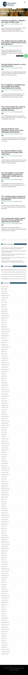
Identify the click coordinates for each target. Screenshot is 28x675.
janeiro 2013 (4, 566)
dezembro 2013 (5, 542)
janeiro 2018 (4, 441)
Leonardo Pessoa (7, 24)
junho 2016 (4, 477)
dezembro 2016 (5, 468)
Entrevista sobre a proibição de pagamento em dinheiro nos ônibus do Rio (13, 255)
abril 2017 (3, 459)
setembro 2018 (5, 425)
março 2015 (4, 508)
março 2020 (4, 403)
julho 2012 (3, 580)
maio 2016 (4, 479)
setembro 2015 (5, 494)
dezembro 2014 (5, 515)
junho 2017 (4, 454)
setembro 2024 (5, 315)
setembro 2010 (5, 629)
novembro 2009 (5, 651)
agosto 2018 (4, 427)
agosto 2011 (4, 604)
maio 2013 (4, 557)
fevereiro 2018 (4, 438)
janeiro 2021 (4, 387)
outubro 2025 (4, 297)
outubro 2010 (4, 627)
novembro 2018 (5, 421)
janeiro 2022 (4, 360)
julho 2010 (3, 633)
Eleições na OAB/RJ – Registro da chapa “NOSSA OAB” (13, 21)
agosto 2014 (4, 524)
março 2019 (4, 414)
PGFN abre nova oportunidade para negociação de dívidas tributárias (13, 251)
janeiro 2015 (4, 512)
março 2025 (4, 309)
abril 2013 (3, 559)
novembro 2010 (5, 624)
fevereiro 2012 (4, 591)
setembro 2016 (5, 474)
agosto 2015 (4, 497)
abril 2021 (3, 380)
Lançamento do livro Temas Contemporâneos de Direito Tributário (13, 258)
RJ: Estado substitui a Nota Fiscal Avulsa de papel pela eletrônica (12, 152)
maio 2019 (4, 409)
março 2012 (4, 589)
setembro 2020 (5, 396)
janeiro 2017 (4, 465)
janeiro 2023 (4, 342)
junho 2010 (4, 636)
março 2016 (4, 481)
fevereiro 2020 (5, 405)
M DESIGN (15, 668)
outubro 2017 (4, 447)
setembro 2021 (5, 369)
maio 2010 (4, 638)
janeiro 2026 (4, 293)
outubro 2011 (4, 600)
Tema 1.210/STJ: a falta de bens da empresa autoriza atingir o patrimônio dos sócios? (12, 248)
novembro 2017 (5, 445)
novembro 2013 (5, 544)
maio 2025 (4, 304)
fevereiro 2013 (4, 564)
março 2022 (4, 356)
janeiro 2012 (4, 593)
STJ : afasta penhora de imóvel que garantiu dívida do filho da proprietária (13, 198)
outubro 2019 (4, 407)
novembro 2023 (5, 331)
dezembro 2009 (5, 649)
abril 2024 (3, 324)
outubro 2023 (4, 333)
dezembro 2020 (5, 389)
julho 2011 (3, 607)
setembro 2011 (5, 602)
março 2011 (4, 615)
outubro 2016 (4, 472)
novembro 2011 (5, 598)
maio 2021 (4, 378)
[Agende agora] (26, 56)
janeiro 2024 (4, 326)
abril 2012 (3, 586)
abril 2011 (3, 613)
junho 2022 (4, 353)
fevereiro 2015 (4, 510)
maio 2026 (4, 291)
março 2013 (4, 562)
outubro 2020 (4, 394)
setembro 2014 (5, 521)
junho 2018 (4, 432)
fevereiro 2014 (4, 537)
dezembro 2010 (5, 622)
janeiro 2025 (4, 311)
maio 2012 (4, 584)
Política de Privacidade (14, 670)
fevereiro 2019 (4, 416)
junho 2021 (4, 376)
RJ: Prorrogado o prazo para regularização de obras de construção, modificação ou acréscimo (12, 175)
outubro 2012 (4, 573)
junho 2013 (4, 555)
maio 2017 (4, 456)
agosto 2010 (4, 631)
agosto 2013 (4, 551)
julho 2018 (3, 430)
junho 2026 (4, 288)
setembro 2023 (5, 335)
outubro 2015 (4, 492)
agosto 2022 (4, 349)
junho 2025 (4, 302)
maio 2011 (3, 611)
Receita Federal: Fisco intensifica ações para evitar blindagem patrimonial (12, 130)
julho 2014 (3, 526)
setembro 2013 (5, 548)
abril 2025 (3, 306)
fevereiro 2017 (4, 463)
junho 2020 (4, 400)
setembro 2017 (5, 450)
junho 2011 (4, 609)
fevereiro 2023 (5, 340)
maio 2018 (4, 434)
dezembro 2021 (5, 362)
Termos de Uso (21, 668)
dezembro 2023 (5, 329)
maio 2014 (4, 530)
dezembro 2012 (5, 568)
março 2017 (4, 461)
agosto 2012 (4, 577)
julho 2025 (4, 300)
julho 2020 (4, 398)
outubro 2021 (4, 367)
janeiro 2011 (4, 620)
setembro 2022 (5, 347)
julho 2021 (3, 374)
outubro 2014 (4, 519)
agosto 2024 (4, 317)
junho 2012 (4, 582)
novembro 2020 (5, 391)
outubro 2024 (4, 313)
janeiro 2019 (4, 418)
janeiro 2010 (4, 647)
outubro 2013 (4, 546)
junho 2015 (4, 501)
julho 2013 (3, 553)
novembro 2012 (5, 571)
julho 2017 (3, 452)
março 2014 (4, 535)
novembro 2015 (5, 490)
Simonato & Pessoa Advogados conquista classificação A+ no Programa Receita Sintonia (12, 261)
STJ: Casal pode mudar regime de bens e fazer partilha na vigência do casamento (13, 220)
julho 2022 (4, 351)
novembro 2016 (5, 470)
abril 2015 (3, 506)
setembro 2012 (5, 575)
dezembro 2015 (5, 488)
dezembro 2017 (5, 443)
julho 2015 (3, 499)
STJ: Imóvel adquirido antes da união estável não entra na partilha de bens (13, 108)
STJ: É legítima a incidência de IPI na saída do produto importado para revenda (13, 86)
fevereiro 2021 (4, 385)
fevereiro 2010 (4, 645)
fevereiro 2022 (5, 358)
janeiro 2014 (4, 539)
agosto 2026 (4, 286)
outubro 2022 (4, 344)
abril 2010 (3, 640)
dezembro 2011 (5, 595)
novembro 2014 (5, 517)
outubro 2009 (4, 654)
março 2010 (4, 642)
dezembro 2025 (5, 295)
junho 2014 (4, 528)
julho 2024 (4, 320)
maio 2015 (4, 503)
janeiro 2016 (4, 486)
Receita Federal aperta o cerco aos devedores (13, 65)
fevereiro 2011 (4, 618)
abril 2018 (3, 436)
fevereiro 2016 (4, 483)
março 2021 (4, 382)
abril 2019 (3, 412)
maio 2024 (4, 322)
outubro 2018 (4, 423)
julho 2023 (4, 338)
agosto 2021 (4, 371)
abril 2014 (3, 533)
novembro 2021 (5, 365)
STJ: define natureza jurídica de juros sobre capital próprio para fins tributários (13, 42)
